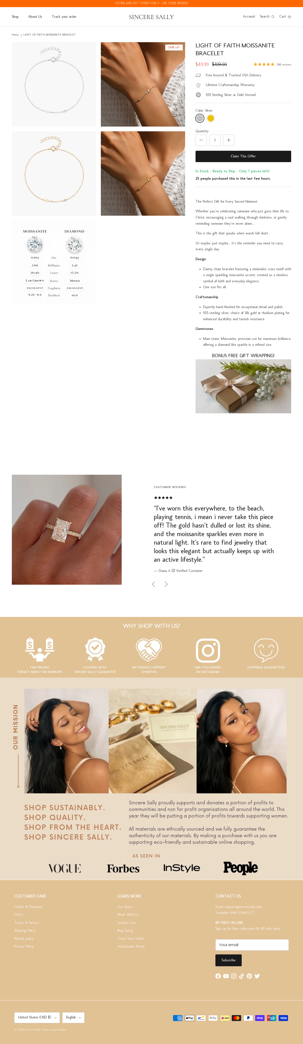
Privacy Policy (24, 946)
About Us (35, 17)
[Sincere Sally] (151, 17)
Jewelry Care (126, 923)
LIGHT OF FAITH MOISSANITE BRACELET (49, 34)
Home (15, 34)
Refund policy (24, 939)
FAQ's (18, 915)
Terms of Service (26, 923)
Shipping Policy (25, 931)
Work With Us (128, 915)
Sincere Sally (32, 1029)
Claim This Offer (243, 156)
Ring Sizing (125, 931)
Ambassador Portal (130, 946)
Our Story (124, 907)
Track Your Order (130, 939)
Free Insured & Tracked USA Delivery (233, 75)
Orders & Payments (28, 907)
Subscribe (229, 960)
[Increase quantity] (228, 140)
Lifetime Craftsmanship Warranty (230, 85)
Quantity (202, 131)
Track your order (64, 17)
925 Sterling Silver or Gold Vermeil (231, 95)
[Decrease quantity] (201, 140)
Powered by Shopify (54, 1029)
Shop (15, 17)
